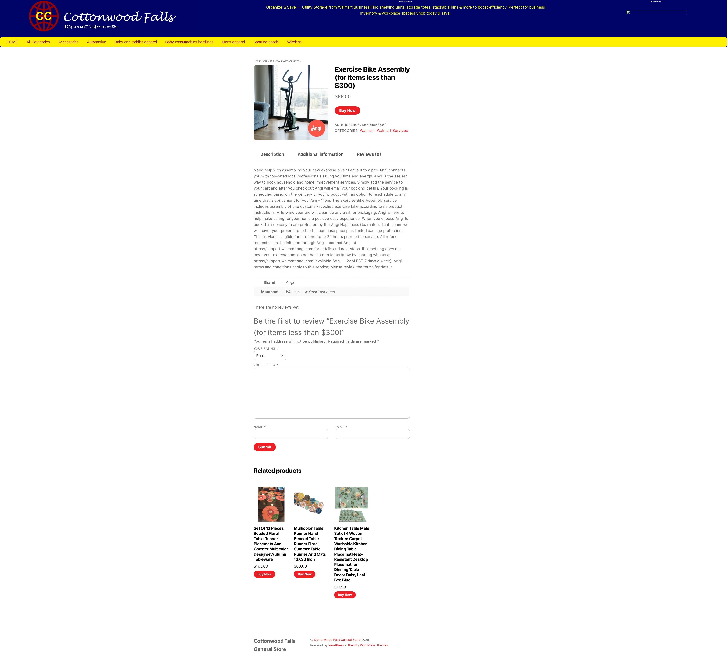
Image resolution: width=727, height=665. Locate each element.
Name (260, 427)
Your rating (266, 348)
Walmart (268, 61)
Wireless (294, 42)
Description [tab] (272, 154)
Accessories (68, 42)
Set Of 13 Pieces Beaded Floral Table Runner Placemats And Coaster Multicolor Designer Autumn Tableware (271, 544)
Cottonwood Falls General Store (337, 640)
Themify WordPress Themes (367, 645)
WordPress (336, 645)
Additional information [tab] (321, 154)
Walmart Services (287, 61)
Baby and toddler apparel (136, 42)
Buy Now (347, 110)
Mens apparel (233, 42)
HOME (12, 42)
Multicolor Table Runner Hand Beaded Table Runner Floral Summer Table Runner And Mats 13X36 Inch (310, 544)
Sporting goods (266, 42)
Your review (266, 365)
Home (257, 61)
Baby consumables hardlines (189, 42)
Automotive (96, 42)
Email (341, 427)
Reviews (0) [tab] (369, 154)
